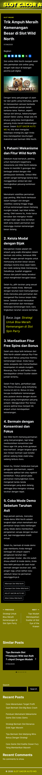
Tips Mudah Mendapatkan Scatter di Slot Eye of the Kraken (32, 618)
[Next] (35, 659)
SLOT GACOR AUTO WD (14, 593)
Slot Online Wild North (13, 598)
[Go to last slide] (6, 659)
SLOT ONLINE (9, 17)
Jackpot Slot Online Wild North (17, 588)
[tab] (16, 672)
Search (6, 685)
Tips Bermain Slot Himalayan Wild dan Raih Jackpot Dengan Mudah (20, 656)
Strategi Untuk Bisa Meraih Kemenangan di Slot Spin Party (10, 616)
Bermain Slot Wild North (14, 584)
